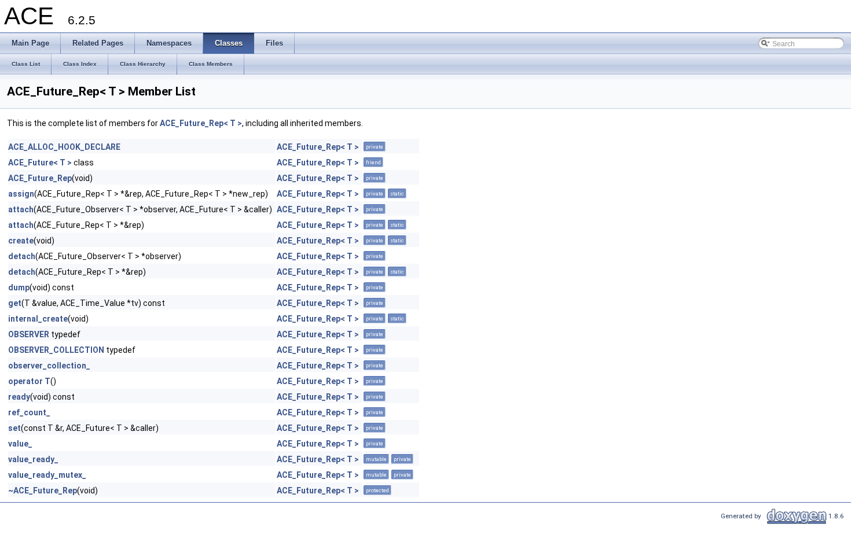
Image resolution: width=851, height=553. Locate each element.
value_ (20, 443)
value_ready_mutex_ (47, 475)
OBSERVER (28, 334)
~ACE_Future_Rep (42, 490)
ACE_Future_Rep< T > (201, 123)
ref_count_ (29, 412)
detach (21, 256)
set (14, 428)
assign (21, 193)
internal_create (38, 318)
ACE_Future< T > (40, 162)
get (14, 303)
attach (21, 209)
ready (19, 396)
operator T (29, 381)
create (21, 240)
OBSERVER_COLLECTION (56, 350)
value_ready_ (33, 459)
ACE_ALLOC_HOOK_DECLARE (64, 147)
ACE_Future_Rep (40, 178)
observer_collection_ (49, 365)
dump (19, 287)
